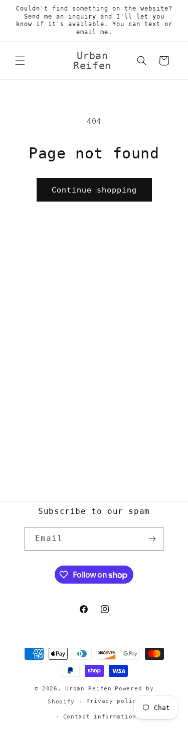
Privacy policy (113, 701)
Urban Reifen (88, 688)
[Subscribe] (152, 539)
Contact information (99, 716)
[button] (20, 61)
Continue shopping (94, 190)
